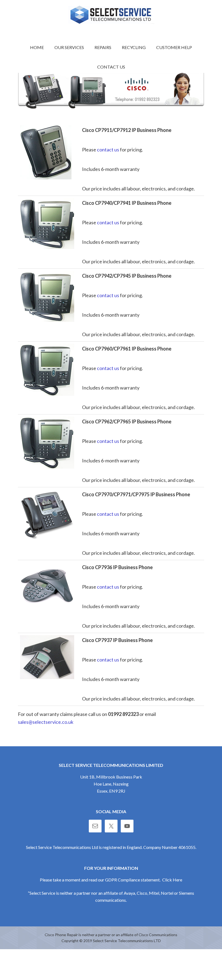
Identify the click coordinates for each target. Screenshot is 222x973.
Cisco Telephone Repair (111, 15)
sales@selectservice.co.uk (45, 722)
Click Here (172, 879)
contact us (108, 150)
